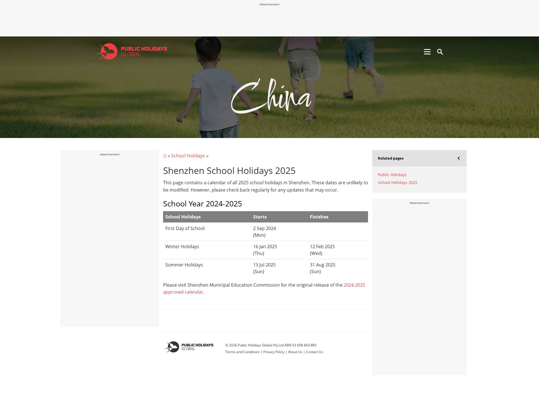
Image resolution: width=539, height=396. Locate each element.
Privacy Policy (273, 351)
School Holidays (188, 156)
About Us (295, 351)
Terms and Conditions (242, 351)
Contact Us (314, 351)
